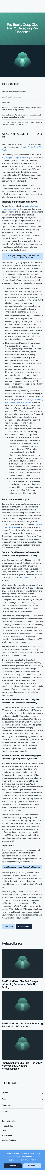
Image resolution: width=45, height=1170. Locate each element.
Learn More (8, 926)
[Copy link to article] (38, 134)
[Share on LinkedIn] (42, 134)
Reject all (32, 1166)
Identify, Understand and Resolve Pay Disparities (22, 867)
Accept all (13, 1166)
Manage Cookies (9, 1140)
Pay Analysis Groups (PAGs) (14, 157)
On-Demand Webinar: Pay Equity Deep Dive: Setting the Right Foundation (22, 256)
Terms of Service (9, 1121)
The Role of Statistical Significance (14, 91)
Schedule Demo (24, 926)
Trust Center (7, 1135)
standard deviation (26, 578)
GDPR (4, 1131)
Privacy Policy (29, 1160)
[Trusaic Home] (10, 1083)
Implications (6, 102)
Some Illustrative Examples (11, 97)
